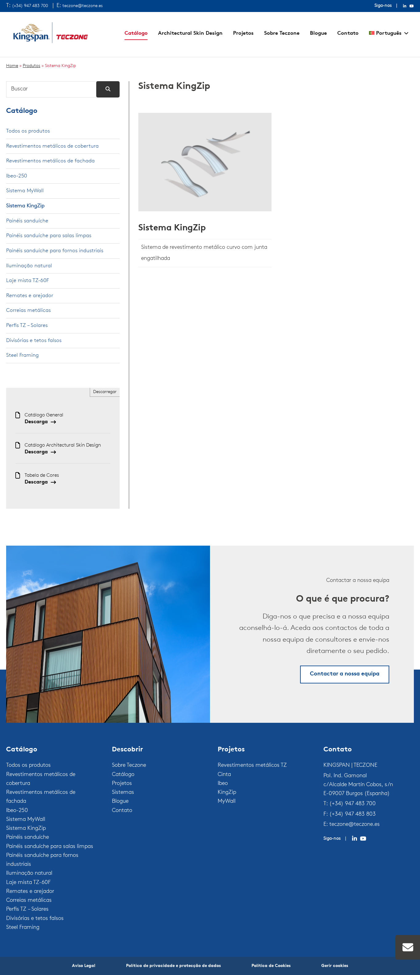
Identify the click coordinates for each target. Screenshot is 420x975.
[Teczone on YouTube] (363, 839)
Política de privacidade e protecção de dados (173, 966)
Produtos (31, 66)
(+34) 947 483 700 (30, 6)
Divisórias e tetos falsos (33, 340)
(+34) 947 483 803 (352, 814)
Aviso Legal (83, 966)
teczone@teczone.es (82, 6)
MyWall (227, 801)
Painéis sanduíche (27, 221)
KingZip (227, 792)
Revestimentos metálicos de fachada (50, 161)
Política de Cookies (271, 966)
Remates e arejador (29, 295)
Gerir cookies (334, 966)
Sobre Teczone (281, 33)
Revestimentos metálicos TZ (252, 765)
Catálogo (136, 33)
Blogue (318, 33)
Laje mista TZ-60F (27, 280)
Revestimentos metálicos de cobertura (52, 146)
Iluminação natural (29, 266)
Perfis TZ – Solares (27, 325)
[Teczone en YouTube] (412, 6)
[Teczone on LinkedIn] (354, 839)
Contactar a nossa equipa (344, 674)
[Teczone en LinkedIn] (404, 6)
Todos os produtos (28, 131)
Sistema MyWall (25, 190)
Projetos (243, 33)
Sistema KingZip (172, 228)
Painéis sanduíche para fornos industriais (54, 250)
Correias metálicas (28, 310)
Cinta (224, 775)
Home (12, 66)
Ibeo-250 (16, 176)
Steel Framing (22, 355)
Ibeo (223, 783)
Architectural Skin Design (190, 33)
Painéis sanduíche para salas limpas (48, 235)
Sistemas (123, 792)
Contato (348, 33)
